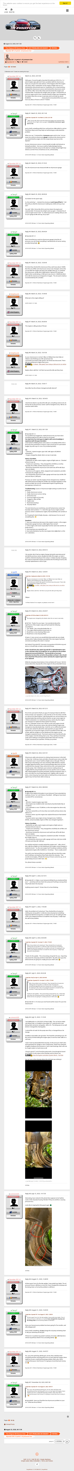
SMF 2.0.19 (26, 1459)
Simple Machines (45, 1459)
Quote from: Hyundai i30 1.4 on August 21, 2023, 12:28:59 (39, 1314)
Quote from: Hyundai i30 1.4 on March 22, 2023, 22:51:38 (38, 117)
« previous (61, 62)
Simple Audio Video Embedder (30, 1461)
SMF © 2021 (36, 1459)
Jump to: (51, 1441)
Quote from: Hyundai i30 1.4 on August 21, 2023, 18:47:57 (39, 1386)
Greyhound (15, 294)
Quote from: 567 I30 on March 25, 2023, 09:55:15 (36, 615)
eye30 (15, 572)
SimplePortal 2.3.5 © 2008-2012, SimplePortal (37, 1469)
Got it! (65, 3)
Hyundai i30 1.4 (11, 62)
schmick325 (14, 1017)
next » (67, 62)
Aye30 (15, 753)
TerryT (14, 113)
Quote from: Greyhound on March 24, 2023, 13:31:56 (37, 576)
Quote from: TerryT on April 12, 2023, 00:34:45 (36, 977)
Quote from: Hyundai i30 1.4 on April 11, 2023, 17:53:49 (38, 942)
